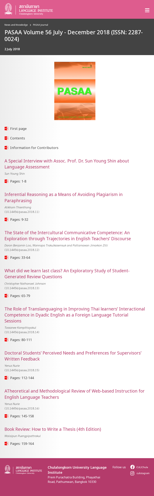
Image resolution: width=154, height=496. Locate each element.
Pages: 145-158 (22, 416)
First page (18, 128)
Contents (17, 138)
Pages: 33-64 (20, 257)
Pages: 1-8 (18, 181)
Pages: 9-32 (19, 219)
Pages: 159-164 (22, 443)
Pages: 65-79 (20, 295)
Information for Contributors (34, 147)
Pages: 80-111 (21, 339)
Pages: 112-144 (22, 378)
